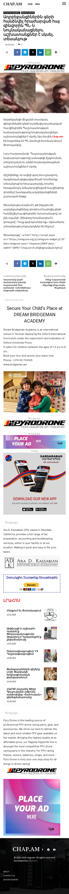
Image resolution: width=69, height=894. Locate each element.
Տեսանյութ (28, 13)
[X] (32, 52)
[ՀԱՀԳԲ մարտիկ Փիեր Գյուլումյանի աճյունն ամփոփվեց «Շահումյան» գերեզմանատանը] (50, 693)
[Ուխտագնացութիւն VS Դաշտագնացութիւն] (50, 655)
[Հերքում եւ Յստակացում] (50, 615)
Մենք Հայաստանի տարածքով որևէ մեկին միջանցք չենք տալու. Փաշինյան (53, 283)
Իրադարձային (12, 13)
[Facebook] (17, 52)
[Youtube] (54, 850)
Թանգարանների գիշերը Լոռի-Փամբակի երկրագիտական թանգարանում (23, 673)
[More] (55, 52)
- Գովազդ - (11, 522)
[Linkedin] (40, 52)
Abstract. (33, 860)
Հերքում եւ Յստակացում (24, 610)
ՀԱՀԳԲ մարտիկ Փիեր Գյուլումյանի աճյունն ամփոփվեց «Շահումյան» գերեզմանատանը (24, 693)
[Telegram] (25, 52)
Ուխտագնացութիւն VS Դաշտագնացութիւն (22, 653)
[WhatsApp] (48, 52)
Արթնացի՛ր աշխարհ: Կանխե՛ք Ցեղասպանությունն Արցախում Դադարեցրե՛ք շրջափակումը (24, 634)
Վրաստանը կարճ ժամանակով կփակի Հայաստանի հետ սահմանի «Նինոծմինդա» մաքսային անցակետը (17, 285)
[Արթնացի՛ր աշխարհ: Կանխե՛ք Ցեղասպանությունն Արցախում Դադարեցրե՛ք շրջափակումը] (50, 633)
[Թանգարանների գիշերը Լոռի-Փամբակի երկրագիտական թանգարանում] (50, 673)
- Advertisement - (14, 300)
